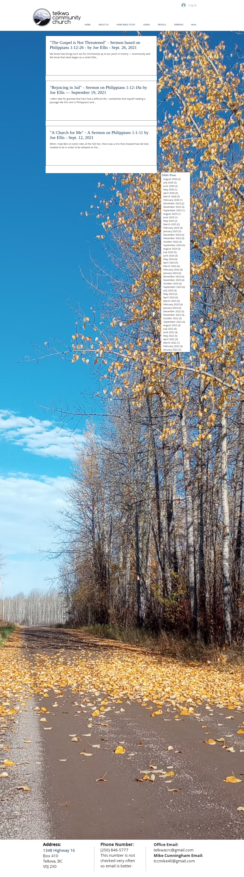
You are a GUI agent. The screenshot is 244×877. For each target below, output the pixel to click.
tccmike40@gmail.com (174, 861)
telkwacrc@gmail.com (174, 850)
